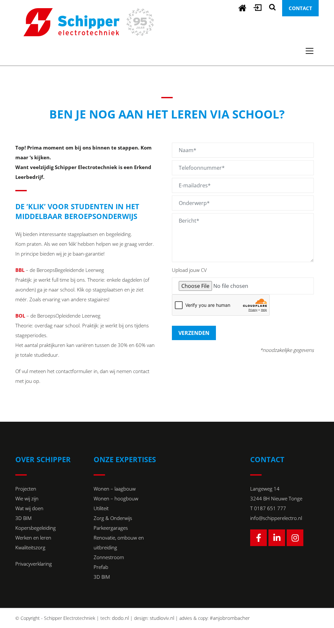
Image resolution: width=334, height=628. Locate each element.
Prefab (101, 567)
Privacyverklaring (33, 563)
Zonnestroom (109, 557)
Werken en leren (33, 537)
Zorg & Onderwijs (113, 518)
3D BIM (23, 518)
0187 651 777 (270, 508)
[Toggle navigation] (309, 50)
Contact (300, 8)
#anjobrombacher (230, 618)
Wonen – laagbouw (115, 488)
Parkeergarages (111, 528)
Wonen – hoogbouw (116, 498)
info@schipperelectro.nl (276, 518)
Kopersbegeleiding (35, 528)
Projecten (25, 488)
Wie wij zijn (26, 498)
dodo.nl (120, 618)
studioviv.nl (162, 618)
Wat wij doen (29, 508)
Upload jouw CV (189, 270)
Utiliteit (101, 508)
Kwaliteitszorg (30, 547)
